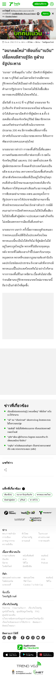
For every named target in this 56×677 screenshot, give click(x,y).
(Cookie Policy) (11, 16)
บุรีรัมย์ (22, 500)
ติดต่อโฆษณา (45, 618)
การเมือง (6, 537)
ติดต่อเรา (33, 618)
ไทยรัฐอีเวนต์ (8, 596)
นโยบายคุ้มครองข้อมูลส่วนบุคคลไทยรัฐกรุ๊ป (20, 615)
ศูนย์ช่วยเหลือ (31, 611)
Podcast (44, 563)
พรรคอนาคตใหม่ (43, 494)
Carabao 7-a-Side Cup (32, 585)
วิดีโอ (24, 563)
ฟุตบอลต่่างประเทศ (10, 577)
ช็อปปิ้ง (5, 592)
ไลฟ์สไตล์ (6, 566)
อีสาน (39, 42)
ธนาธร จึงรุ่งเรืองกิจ (24, 494)
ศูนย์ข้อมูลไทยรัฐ (9, 611)
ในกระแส (42, 534)
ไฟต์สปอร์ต (7, 581)
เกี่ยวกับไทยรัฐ (32, 608)
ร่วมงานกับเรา (18, 608)
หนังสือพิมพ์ (27, 555)
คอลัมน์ (43, 555)
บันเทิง (5, 559)
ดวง (24, 559)
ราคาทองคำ (43, 541)
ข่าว (25, 42)
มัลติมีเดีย (26, 566)
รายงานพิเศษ (8, 555)
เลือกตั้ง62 (8, 494)
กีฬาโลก (24, 581)
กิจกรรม (5, 608)
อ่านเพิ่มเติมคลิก (24, 14)
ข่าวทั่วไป (33, 500)
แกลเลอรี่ (6, 585)
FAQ (21, 611)
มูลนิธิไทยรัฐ (46, 608)
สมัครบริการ (41, 4)
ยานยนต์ (25, 541)
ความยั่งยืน (7, 544)
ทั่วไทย (32, 42)
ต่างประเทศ (43, 537)
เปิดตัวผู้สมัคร (9, 500)
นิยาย (4, 563)
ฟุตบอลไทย (26, 577)
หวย (42, 559)
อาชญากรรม (7, 541)
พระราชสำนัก (8, 534)
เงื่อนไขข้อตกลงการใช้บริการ (14, 618)
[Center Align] (53, 14)
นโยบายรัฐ (25, 537)
